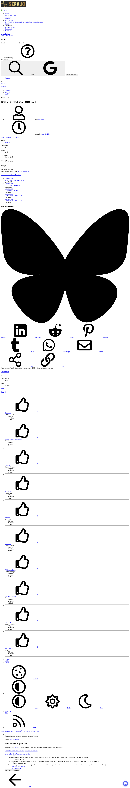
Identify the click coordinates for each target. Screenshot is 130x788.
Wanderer (41, 119)
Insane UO (8, 544)
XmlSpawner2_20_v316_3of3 (14, 195)
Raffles (13, 27)
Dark (101, 708)
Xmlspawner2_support (11, 190)
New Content (9, 20)
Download (8, 30)
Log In (3, 83)
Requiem (7, 465)
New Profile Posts (26, 22)
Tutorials (7, 18)
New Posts (8, 22)
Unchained (8, 413)
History (9, 137)
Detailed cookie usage (18, 766)
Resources (8, 17)
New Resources (16, 22)
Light (69, 708)
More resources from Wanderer (11, 175)
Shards (7, 24)
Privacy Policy (9, 711)
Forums (7, 13)
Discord (8, 29)
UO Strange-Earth (10, 570)
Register (3, 86)
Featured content (38, 22)
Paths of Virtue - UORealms (13, 439)
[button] (8, 25)
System (35, 708)
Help (6, 713)
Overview (4, 137)
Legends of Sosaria (10, 596)
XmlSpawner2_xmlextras (12, 185)
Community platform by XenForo (20, 731)
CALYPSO (8, 622)
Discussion (15, 137)
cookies (17, 747)
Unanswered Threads (11, 15)
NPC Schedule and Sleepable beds (15, 180)
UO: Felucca (8, 491)
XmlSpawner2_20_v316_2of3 (14, 201)
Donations (8, 27)
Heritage (7, 517)
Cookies (35, 679)
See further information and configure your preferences (21, 751)
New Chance (8, 648)
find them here (14, 739)
